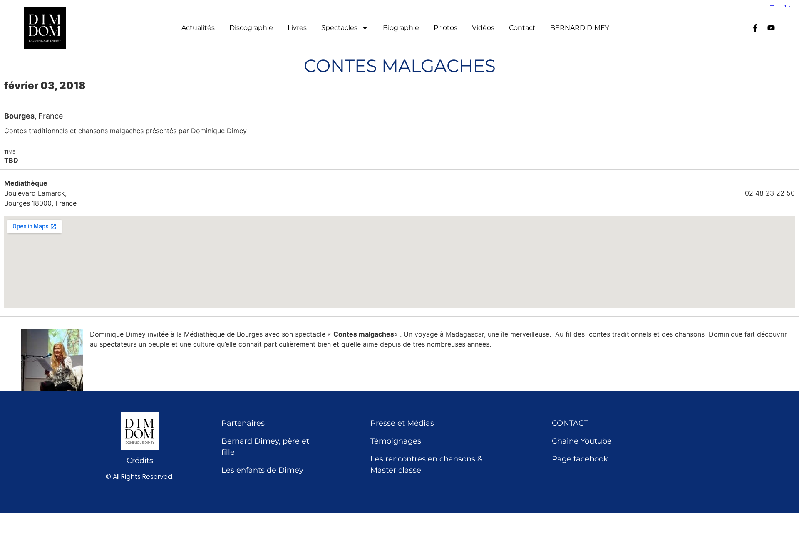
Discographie (251, 28)
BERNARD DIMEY (579, 28)
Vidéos (483, 28)
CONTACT (570, 423)
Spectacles (339, 28)
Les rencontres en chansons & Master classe (426, 464)
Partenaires (243, 423)
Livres (297, 28)
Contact (522, 28)
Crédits (140, 460)
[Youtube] (771, 28)
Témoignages (395, 441)
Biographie (401, 28)
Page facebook (580, 458)
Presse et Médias (402, 423)
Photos (445, 28)
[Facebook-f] (755, 28)
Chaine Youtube (582, 441)
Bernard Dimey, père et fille (265, 446)
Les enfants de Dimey (262, 470)
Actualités (198, 28)
